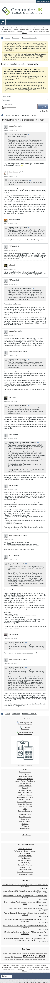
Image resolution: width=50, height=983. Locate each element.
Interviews (25, 824)
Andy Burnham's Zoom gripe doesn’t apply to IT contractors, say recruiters (25, 896)
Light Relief (42, 31)
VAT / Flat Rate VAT (25, 793)
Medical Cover (25, 867)
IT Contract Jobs (25, 814)
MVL (25, 809)
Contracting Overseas (25, 804)
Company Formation (25, 860)
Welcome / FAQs (27, 31)
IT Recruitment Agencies (25, 874)
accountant (5, 953)
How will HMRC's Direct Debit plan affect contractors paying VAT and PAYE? (25, 926)
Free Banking (25, 858)
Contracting (6, 27)
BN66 (30, 776)
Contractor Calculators (25, 806)
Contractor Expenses (25, 811)
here (41, 56)
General (13, 27)
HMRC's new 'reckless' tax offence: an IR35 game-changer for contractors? (25, 933)
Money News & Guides (25, 797)
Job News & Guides (25, 795)
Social (36, 31)
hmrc (9, 957)
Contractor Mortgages (25, 856)
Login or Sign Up (42, 1)
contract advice (25, 953)
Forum (7, 38)
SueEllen (12, 219)
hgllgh (11, 485)
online (11, 959)
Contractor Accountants (25, 872)
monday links (34, 956)
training (27, 959)
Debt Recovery (25, 863)
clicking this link (37, 43)
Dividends (25, 788)
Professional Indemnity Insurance (25, 851)
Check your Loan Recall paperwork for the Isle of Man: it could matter (25, 903)
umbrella (40, 959)
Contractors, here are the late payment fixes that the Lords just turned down (25, 920)
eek (10, 397)
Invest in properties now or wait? (24, 64)
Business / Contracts (27, 27)
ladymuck (12, 265)
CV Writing (25, 826)
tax (14, 959)
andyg (11, 434)
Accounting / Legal (7, 29)
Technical (19, 31)
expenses (32, 953)
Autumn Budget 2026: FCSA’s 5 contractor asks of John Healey (25, 891)
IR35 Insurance (25, 853)
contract (19, 953)
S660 (25, 776)
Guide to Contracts (25, 799)
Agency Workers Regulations (25, 781)
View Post (28, 134)
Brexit (17, 27)
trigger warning (33, 959)
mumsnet (7, 959)
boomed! (14, 953)
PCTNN (11, 246)
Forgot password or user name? (9, 107)
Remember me (8, 104)
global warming (39, 953)
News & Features (25, 772)
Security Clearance (25, 821)
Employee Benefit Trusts (25, 779)
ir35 (12, 957)
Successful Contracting (25, 802)
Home (25, 769)
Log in (42, 106)
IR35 (20, 776)
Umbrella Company (25, 790)
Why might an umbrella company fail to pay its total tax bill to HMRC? (25, 914)
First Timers (25, 774)
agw (10, 953)
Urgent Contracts (25, 817)
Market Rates (25, 819)
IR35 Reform (11, 31)
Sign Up (31, 78)
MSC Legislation (25, 783)
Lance (11, 634)
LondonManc (13, 126)
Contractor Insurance (25, 849)
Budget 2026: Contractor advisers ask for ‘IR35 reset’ (25, 908)
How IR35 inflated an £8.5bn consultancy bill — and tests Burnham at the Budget (25, 885)
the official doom (20, 959)
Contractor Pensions (25, 865)
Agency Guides (25, 828)
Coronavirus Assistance (40, 27)
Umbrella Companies (19, 29)
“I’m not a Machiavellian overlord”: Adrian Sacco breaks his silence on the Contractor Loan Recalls (25, 939)
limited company (18, 957)
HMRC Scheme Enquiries (33, 29)
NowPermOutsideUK (16, 351)
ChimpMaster (13, 172)
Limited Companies (25, 786)
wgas (44, 959)
